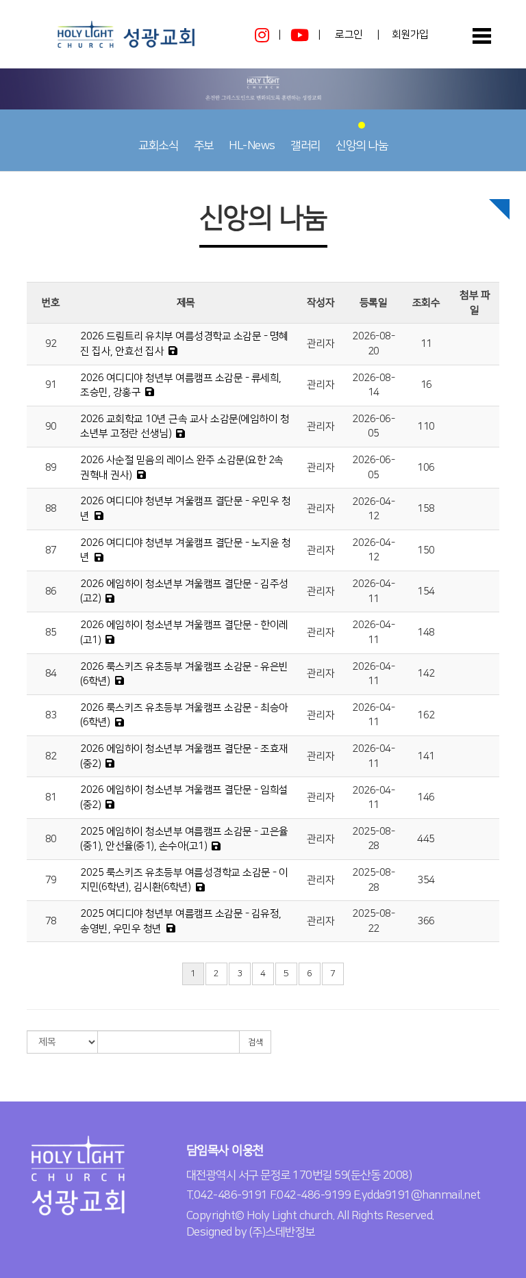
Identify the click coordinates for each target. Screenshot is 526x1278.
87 (51, 550)
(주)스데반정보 (282, 1232)
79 (51, 880)
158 (426, 508)
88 (51, 508)
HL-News (252, 146)
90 (51, 426)
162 (426, 715)
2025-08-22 (373, 921)
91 (51, 385)
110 (426, 426)
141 (426, 756)
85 (51, 632)
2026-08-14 (373, 385)
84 (51, 673)
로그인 (349, 34)
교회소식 (158, 146)
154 (426, 591)
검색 (255, 1042)
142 (426, 673)
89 (51, 467)
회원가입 (410, 34)
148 (426, 632)
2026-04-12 (373, 509)
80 (51, 839)
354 (426, 880)
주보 (204, 146)
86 (51, 591)
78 (51, 921)
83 (51, 715)
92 (51, 344)
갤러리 (305, 146)
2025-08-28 (373, 839)
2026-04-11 (373, 591)
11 (426, 344)
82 (51, 756)
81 (51, 797)
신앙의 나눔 (362, 146)
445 (426, 839)
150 (426, 550)
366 (426, 921)
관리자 (321, 344)
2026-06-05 (373, 426)
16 (426, 385)
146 (426, 797)
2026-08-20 (373, 343)
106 (426, 467)
